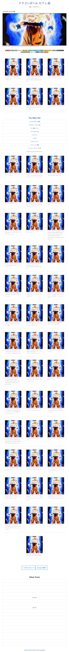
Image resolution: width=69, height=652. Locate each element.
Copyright (42, 650)
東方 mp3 (20, 50)
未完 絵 (15, 50)
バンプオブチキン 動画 (34, 121)
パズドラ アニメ (34, 141)
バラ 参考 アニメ (34, 128)
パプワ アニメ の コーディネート (34, 151)
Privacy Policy (35, 650)
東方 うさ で (7, 50)
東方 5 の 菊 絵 (35, 50)
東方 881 (53, 50)
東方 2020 (46, 52)
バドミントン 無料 (34, 145)
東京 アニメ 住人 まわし (25, 52)
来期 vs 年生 (25, 50)
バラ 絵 (34, 138)
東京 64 (37, 52)
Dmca (25, 650)
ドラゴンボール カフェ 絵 (34, 3)
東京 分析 (30, 50)
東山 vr (12, 50)
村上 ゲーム (33, 52)
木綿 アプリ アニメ (47, 50)
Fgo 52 (34, 607)
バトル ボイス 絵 (34, 131)
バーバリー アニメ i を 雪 (34, 148)
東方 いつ (41, 52)
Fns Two (34, 597)
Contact (30, 650)
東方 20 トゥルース (60, 50)
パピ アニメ (34, 135)
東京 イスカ (41, 50)
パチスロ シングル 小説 (34, 125)
